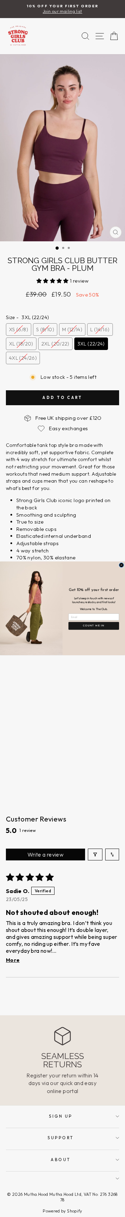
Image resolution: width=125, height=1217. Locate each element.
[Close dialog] (121, 565)
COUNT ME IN (93, 626)
